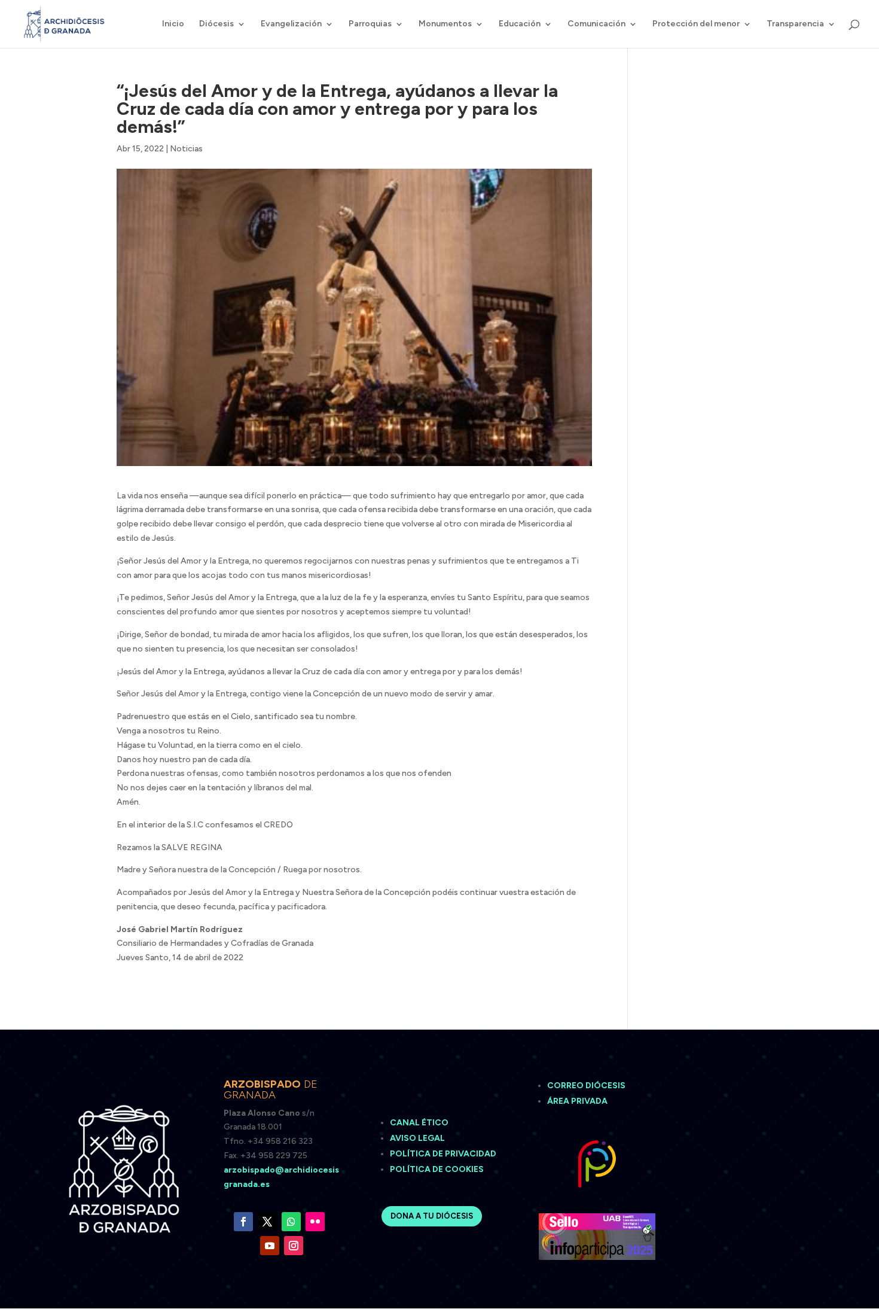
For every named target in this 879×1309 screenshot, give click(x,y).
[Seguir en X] (267, 1221)
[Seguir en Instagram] (293, 1245)
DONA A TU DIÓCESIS (431, 1215)
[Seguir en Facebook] (243, 1221)
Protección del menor (696, 24)
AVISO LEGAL (418, 1138)
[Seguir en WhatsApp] (291, 1221)
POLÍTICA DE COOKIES (437, 1169)
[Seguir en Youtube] (269, 1245)
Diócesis (216, 24)
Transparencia (795, 24)
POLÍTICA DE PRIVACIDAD (443, 1154)
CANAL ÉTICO (420, 1123)
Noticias (186, 149)
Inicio (173, 24)
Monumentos (445, 24)
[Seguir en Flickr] (315, 1221)
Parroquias (370, 24)
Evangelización (291, 24)
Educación (520, 24)
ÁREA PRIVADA (577, 1101)
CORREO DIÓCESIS (586, 1085)
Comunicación (596, 24)
